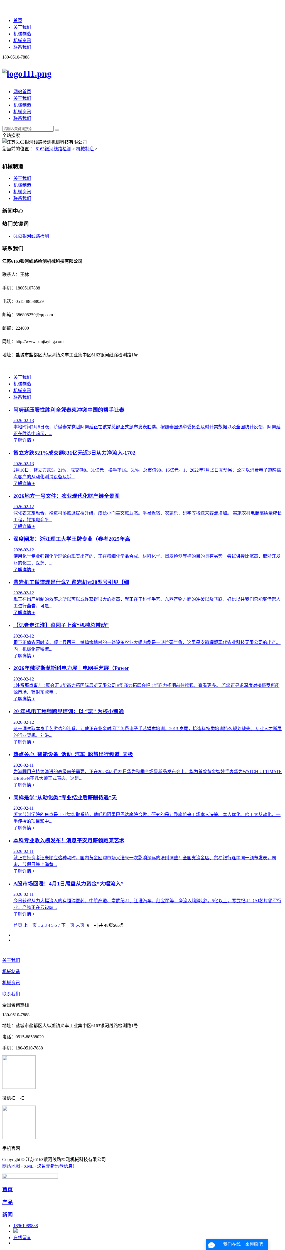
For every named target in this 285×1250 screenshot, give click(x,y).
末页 (80, 925)
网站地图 (11, 1166)
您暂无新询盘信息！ (57, 1166)
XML (28, 1166)
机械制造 (22, 34)
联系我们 (22, 47)
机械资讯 (22, 40)
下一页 (68, 925)
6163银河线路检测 (53, 148)
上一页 (30, 925)
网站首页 (22, 91)
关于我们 (22, 27)
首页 (17, 20)
